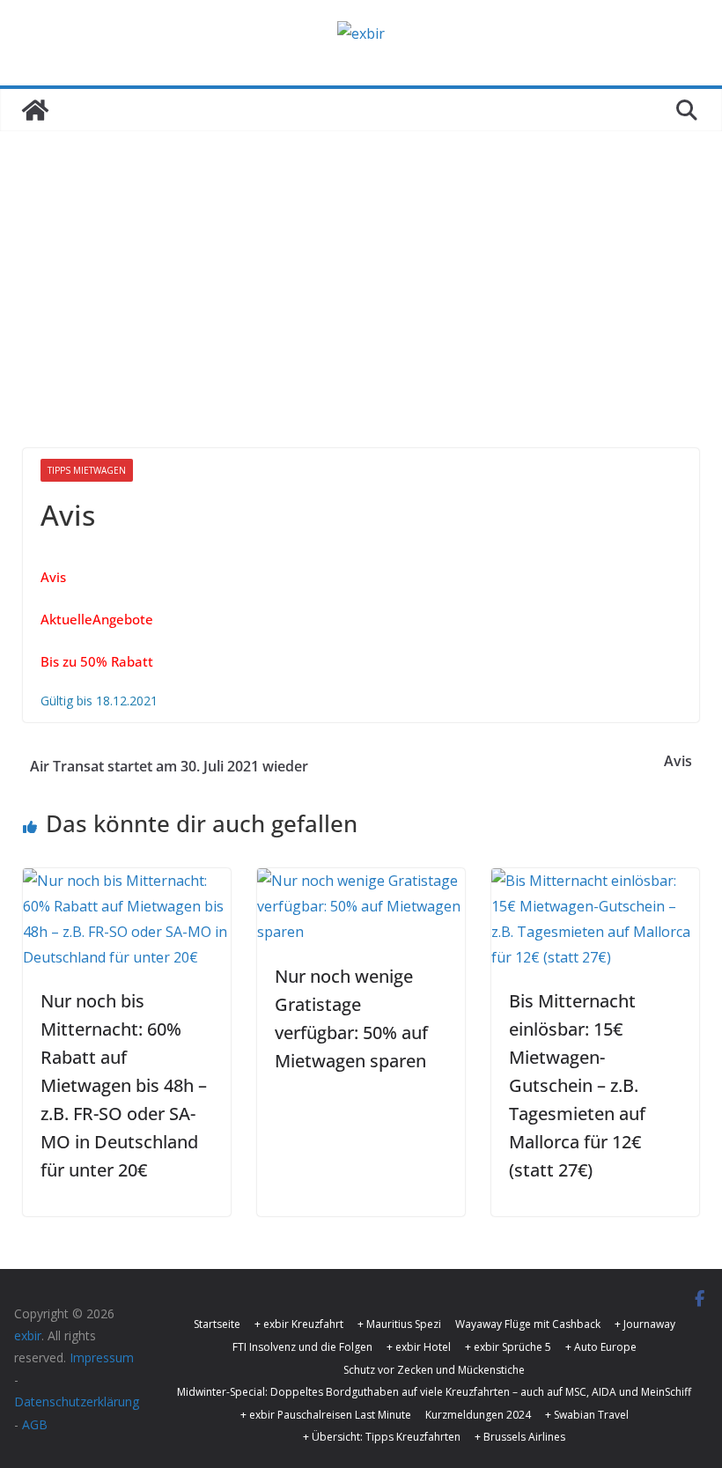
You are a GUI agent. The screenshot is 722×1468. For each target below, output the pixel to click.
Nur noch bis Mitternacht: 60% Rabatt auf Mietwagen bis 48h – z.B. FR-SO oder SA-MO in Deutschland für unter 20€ (124, 1085)
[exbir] (35, 110)
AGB (35, 1424)
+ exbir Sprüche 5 (508, 1346)
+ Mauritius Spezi (399, 1324)
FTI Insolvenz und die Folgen (302, 1346)
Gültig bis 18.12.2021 (99, 700)
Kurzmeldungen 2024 (478, 1414)
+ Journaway (645, 1324)
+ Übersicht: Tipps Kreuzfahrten (381, 1436)
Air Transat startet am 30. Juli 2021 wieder (169, 766)
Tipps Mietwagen (87, 470)
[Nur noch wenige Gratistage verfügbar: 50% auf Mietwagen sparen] (361, 880)
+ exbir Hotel (419, 1346)
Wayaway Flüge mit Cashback (527, 1324)
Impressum (102, 1357)
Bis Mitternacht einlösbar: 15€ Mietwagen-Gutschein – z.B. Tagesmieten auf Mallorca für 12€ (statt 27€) (577, 1085)
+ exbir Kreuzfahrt (298, 1324)
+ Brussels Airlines (520, 1436)
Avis (678, 761)
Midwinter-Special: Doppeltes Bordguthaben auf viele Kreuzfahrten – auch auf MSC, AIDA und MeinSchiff (434, 1391)
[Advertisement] (361, 316)
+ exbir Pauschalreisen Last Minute (325, 1414)
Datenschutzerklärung (76, 1401)
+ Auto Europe (601, 1346)
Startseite (217, 1324)
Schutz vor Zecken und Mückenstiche (434, 1369)
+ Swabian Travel (587, 1414)
